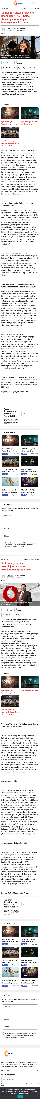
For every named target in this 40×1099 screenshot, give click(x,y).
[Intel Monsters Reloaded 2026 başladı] (29, 465)
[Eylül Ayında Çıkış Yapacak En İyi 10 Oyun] (10, 116)
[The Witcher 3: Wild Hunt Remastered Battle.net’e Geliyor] (29, 486)
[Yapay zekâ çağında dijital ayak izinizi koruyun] (30, 116)
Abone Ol (29, 419)
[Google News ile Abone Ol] (8, 63)
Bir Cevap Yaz (8, 504)
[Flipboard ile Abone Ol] (18, 63)
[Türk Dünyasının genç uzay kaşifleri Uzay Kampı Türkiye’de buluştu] (10, 137)
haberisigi (10, 28)
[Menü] (2, 3)
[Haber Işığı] (18, 3)
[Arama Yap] (37, 3)
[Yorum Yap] (14, 68)
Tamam (20, 1096)
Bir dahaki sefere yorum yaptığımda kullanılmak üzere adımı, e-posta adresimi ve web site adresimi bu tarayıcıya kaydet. (20, 544)
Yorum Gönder (8, 550)
